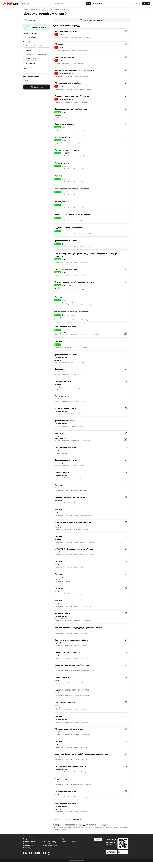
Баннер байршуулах (50, 845)
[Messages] (131, 3)
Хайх (88, 3)
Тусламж (65, 839)
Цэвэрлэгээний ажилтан (57, 9)
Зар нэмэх (146, 3)
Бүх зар (26, 9)
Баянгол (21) (88, 827)
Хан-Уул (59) (57, 827)
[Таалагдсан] (127, 3)
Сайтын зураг (28, 845)
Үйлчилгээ (44, 9)
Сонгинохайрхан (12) (101, 827)
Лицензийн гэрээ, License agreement (49, 842)
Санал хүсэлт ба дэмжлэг (29, 842)
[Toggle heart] (126, 31)
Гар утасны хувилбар (30, 839)
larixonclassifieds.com (76, 860)
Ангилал (26, 3)
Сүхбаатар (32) (78, 827)
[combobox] (36, 20)
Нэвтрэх (137, 3)
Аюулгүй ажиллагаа (69, 841)
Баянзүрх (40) (67, 827)
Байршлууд (27, 847)
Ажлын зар (34, 9)
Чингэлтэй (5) (114, 827)
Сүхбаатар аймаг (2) (62, 829)
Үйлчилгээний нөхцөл (50, 839)
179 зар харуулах (37, 87)
